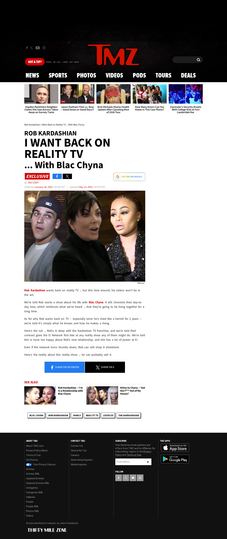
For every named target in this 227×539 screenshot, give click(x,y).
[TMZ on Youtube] (37, 48)
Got (35, 62)
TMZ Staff (33, 182)
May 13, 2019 (85, 186)
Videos (114, 76)
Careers (75, 455)
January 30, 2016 (44, 186)
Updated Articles (35, 478)
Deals (188, 76)
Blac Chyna (96, 302)
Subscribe (148, 461)
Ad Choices (32, 459)
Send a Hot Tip (78, 450)
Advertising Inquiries (81, 459)
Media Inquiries (79, 464)
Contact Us (77, 446)
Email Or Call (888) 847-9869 (62, 62)
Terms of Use (33, 455)
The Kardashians (128, 415)
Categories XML (34, 492)
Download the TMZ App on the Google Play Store (175, 459)
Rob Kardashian (58, 415)
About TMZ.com (35, 446)
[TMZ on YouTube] (133, 477)
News (32, 76)
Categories (32, 487)
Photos (86, 76)
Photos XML (32, 511)
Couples (108, 415)
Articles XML (33, 473)
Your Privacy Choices (44, 464)
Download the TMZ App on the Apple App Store (175, 448)
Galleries (30, 497)
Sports (58, 76)
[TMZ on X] (32, 47)
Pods (139, 76)
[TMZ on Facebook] (27, 47)
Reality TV (92, 415)
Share (67, 367)
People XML (32, 506)
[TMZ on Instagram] (44, 47)
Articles (30, 469)
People (29, 501)
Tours (163, 76)
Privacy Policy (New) (37, 450)
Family (77, 415)
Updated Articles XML (37, 483)
